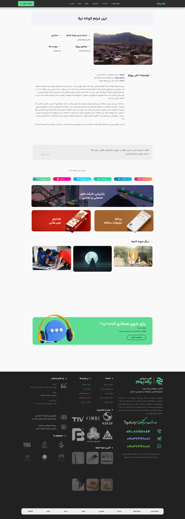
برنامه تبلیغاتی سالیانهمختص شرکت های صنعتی (46, 427)
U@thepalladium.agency (48, 395)
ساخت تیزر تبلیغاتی (85, 398)
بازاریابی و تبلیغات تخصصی (45, 415)
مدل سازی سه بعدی (106, 389)
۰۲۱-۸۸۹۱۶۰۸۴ (138, 432)
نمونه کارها (116, 3)
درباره (79, 3)
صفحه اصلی (155, 511)
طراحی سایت (109, 393)
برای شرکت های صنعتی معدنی (44, 418)
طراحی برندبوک (108, 384)
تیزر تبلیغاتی (57, 51)
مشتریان (95, 3)
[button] (61, 171)
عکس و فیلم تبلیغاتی (83, 40)
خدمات (105, 3)
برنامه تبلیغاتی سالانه (106, 398)
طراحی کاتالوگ (108, 402)
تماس (72, 3)
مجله (86, 3)
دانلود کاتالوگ (86, 384)
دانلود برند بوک (86, 402)
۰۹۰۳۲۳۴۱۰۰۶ (138, 439)
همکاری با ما (87, 389)
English (30, 511)
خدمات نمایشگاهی (85, 393)
